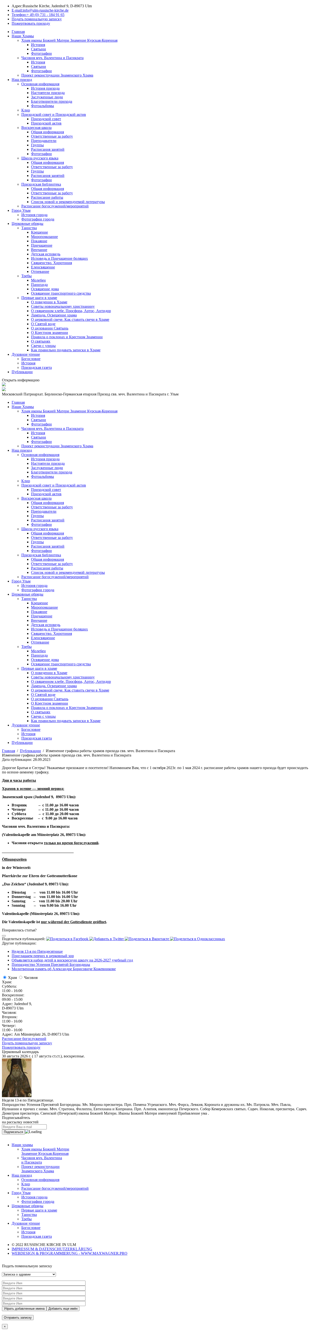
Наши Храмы (23, 36)
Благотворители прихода (51, 101)
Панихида (39, 285)
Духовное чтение (26, 354)
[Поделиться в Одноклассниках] (197, 939)
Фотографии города (37, 219)
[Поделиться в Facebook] (67, 939)
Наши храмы (22, 1145)
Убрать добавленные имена (24, 1308)
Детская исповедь (45, 254)
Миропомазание (44, 237)
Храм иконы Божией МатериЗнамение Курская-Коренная (45, 1151)
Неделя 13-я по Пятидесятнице (37, 951)
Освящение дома (45, 289)
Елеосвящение (43, 267)
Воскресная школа (36, 128)
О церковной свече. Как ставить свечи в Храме (70, 319)
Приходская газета (36, 367)
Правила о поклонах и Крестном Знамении (67, 337)
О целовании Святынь (49, 328)
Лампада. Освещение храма (54, 315)
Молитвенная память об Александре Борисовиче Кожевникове (64, 969)
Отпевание (40, 271)
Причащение (41, 245)
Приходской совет (46, 119)
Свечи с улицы (43, 346)
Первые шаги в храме (39, 298)
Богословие (30, 359)
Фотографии (41, 53)
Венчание (39, 250)
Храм (12, 978)
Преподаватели (43, 141)
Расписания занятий (47, 149)
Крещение (39, 232)
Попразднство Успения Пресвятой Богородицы (51, 964)
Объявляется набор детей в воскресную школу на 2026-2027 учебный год (72, 960)
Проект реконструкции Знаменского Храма (57, 75)
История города (34, 215)
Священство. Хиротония (51, 263)
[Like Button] (4, 936)
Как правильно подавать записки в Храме (66, 350)
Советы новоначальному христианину (63, 306)
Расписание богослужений (24, 1039)
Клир (25, 110)
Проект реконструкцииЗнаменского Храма (40, 1169)
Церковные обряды (27, 223)
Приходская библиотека (41, 184)
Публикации (22, 372)
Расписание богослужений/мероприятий (55, 206)
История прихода (45, 88)
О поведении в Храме (49, 302)
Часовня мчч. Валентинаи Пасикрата (41, 1160)
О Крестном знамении (49, 333)
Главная (18, 32)
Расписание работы (47, 197)
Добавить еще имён (63, 1308)
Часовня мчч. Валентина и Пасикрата (52, 58)
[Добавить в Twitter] (107, 939)
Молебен (38, 280)
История (38, 45)
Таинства (29, 228)
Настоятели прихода (48, 93)
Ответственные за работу (52, 136)
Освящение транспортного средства (61, 293)
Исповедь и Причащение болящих (59, 258)
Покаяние (39, 241)
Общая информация (47, 132)
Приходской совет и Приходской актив (53, 114)
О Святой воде (43, 324)
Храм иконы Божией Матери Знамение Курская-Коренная (69, 40)
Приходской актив (46, 123)
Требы (26, 276)
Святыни (38, 49)
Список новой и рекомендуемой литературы (68, 202)
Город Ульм (21, 210)
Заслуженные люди (47, 97)
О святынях (40, 341)
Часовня (31, 978)
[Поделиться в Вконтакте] (147, 939)
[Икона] (16, 1096)
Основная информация (40, 84)
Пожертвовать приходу (21, 1047)
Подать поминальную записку (27, 1043)
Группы (37, 145)
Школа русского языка (39, 158)
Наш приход (22, 80)
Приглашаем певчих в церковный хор (43, 956)
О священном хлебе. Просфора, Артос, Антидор (71, 311)
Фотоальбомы (42, 106)
